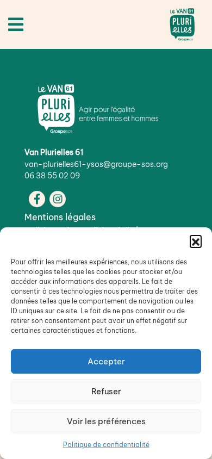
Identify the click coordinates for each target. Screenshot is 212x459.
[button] (195, 240)
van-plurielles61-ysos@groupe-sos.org (96, 164)
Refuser (106, 391)
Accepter (106, 361)
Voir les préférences (106, 421)
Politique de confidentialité (106, 445)
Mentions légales (60, 217)
